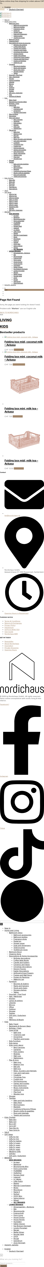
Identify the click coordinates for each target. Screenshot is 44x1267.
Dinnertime (17, 110)
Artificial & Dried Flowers (21, 57)
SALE (6, 190)
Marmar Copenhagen (20, 235)
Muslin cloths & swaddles (22, 173)
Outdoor (11, 87)
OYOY (15, 278)
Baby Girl (12, 182)
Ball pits (16, 135)
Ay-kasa (16, 215)
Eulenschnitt (17, 258)
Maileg (16, 233)
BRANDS (7, 212)
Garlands (16, 121)
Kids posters (18, 123)
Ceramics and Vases (20, 50)
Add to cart (19, 350)
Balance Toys (18, 134)
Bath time (17, 107)
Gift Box (11, 208)
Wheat (16, 247)
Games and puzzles (20, 150)
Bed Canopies (18, 119)
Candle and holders (20, 48)
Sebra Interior (18, 246)
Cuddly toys (17, 146)
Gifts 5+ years (13, 203)
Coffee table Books (20, 46)
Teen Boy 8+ (13, 187)
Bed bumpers (18, 167)
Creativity (17, 142)
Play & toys (12, 130)
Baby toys (17, 132)
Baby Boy (12, 180)
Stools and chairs (19, 69)
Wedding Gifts (13, 206)
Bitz (15, 255)
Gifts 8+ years (13, 205)
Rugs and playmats (20, 174)
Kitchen (11, 78)
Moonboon (17, 239)
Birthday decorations (20, 45)
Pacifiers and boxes (20, 112)
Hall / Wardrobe (14, 77)
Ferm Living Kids (19, 221)
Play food (17, 157)
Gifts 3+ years (13, 201)
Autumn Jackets (10, 285)
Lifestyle (11, 82)
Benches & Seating (20, 66)
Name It (16, 240)
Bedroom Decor (14, 39)
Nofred (16, 242)
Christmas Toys (18, 144)
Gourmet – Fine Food (15, 75)
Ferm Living (17, 260)
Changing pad (18, 109)
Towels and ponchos (20, 176)
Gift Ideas (8, 192)
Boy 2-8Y (12, 183)
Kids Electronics (19, 151)
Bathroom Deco (14, 23)
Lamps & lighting (14, 80)
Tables (16, 73)
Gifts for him (13, 196)
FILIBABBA (17, 222)
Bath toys (16, 137)
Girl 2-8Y (12, 185)
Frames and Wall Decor (21, 59)
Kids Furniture (13, 114)
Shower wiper (18, 32)
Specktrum (17, 281)
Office (11, 86)
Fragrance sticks (19, 29)
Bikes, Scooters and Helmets (23, 139)
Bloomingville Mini (19, 219)
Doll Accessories (19, 148)
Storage (11, 89)
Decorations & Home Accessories (19, 43)
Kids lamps (12, 116)
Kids (6, 98)
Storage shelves (19, 71)
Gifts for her (13, 194)
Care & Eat (12, 105)
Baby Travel (12, 100)
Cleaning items (14, 41)
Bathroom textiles (19, 27)
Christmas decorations (21, 52)
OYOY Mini (17, 244)
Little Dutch (17, 231)
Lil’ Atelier (17, 230)
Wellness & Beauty (15, 96)
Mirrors (11, 84)
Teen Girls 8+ (13, 189)
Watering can (18, 62)
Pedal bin (17, 30)
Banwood (17, 217)
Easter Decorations (20, 55)
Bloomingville (18, 256)
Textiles (11, 91)
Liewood (16, 228)
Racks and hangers (20, 68)
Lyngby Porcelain (19, 271)
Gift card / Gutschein (15, 93)
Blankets (16, 169)
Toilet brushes (18, 36)
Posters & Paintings (20, 61)
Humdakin (17, 265)
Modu (15, 237)
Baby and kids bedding (21, 164)
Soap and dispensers (20, 34)
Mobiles (16, 125)
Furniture (12, 64)
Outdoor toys (18, 155)
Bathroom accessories (21, 25)
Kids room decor (14, 118)
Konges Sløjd (18, 226)
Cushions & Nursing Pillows (22, 171)
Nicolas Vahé (18, 276)
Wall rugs (17, 126)
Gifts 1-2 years (13, 199)
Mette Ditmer (18, 274)
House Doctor (18, 262)
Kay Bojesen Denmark (21, 269)
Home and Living (10, 21)
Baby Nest (17, 166)
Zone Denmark (18, 283)
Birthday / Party (14, 103)
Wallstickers (17, 128)
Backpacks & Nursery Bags (18, 102)
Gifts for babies (14, 198)
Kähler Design (18, 267)
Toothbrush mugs (19, 37)
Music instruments (19, 153)
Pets (10, 94)
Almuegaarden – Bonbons (22, 253)
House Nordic (18, 263)
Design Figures (18, 53)
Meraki (16, 272)
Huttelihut (17, 224)
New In (7, 20)
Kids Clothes (9, 178)
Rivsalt (16, 279)
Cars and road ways (20, 141)
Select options (19, 364)
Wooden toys (18, 158)
